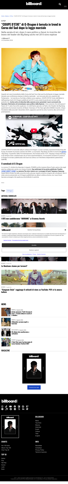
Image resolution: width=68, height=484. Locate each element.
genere (64, 152)
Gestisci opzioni (34, 250)
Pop (2, 460)
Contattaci (38, 448)
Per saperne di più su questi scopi (20, 240)
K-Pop (3, 21)
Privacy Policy (39, 450)
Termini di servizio (41, 452)
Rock (2, 469)
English (37, 436)
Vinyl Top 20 (5, 450)
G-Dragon (10, 191)
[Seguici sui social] (2, 406)
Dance (3, 465)
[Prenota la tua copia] (34, 368)
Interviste (38, 427)
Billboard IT (6, 38)
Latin (3, 467)
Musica (37, 425)
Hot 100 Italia (5, 445)
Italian (3, 458)
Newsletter (38, 445)
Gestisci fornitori (7, 240)
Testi (36, 433)
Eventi (14, 340)
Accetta (34, 245)
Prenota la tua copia (34, 387)
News (13, 309)
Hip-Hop (3, 463)
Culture (37, 431)
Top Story (15, 330)
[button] (65, 230)
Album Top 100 (6, 448)
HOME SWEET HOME (8, 171)
